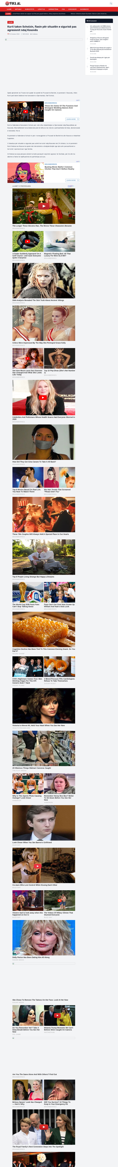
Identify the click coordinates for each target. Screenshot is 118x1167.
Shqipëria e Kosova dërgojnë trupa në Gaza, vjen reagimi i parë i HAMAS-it (99, 39)
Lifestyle (41, 9)
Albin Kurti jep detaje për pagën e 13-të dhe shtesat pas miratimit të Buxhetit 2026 (100, 49)
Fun (63, 9)
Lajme (9, 9)
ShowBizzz (84, 9)
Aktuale (18, 9)
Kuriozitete (29, 9)
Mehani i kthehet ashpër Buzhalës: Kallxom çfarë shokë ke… (74, 13)
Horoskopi (72, 9)
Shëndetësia (53, 9)
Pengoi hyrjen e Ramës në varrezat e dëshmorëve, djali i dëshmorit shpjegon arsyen (99, 67)
